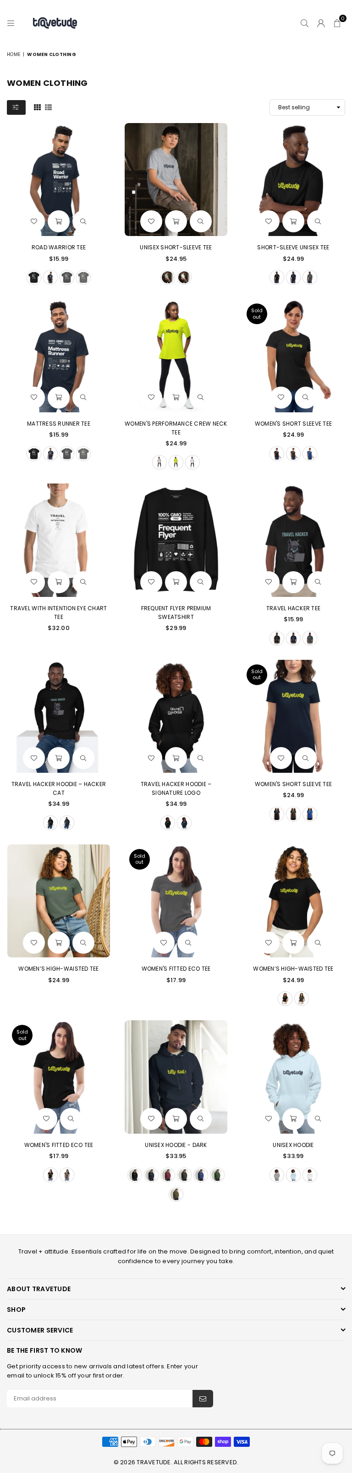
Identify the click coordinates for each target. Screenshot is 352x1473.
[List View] (48, 106)
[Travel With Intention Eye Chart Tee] (58, 540)
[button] (337, 23)
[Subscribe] (202, 1398)
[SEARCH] (305, 23)
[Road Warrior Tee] (58, 179)
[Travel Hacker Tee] (293, 540)
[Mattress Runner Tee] (58, 355)
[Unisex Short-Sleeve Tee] (176, 179)
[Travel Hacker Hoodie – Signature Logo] (176, 716)
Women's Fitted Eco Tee (176, 969)
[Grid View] (37, 106)
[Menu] (11, 23)
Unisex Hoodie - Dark (176, 1145)
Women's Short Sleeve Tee (293, 423)
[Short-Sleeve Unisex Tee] (293, 179)
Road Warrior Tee (59, 247)
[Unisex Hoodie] (293, 1076)
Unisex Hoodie (293, 1145)
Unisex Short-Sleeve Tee (176, 247)
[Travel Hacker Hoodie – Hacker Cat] (58, 716)
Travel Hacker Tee (293, 608)
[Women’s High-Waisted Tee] (58, 900)
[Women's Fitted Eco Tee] (176, 900)
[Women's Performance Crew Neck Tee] (176, 355)
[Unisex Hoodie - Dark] (176, 1076)
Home (13, 54)
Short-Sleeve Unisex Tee (293, 247)
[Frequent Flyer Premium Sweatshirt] (176, 540)
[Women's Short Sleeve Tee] (293, 355)
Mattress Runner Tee (58, 423)
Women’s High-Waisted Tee (58, 969)
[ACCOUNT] (321, 23)
